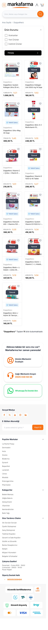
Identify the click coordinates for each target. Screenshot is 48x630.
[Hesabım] (37, 5)
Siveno (4, 455)
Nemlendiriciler (8, 509)
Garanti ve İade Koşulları (11, 538)
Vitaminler (6, 506)
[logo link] (20, 5)
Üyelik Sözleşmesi (9, 526)
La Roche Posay (8, 444)
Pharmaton (6, 485)
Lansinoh (5, 470)
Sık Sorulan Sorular (9, 523)
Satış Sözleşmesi (8, 530)
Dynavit (5, 462)
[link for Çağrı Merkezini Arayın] (23, 375)
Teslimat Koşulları (8, 534)
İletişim (4, 549)
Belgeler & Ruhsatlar (9, 556)
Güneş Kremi (7, 502)
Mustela (5, 477)
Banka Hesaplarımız (9, 545)
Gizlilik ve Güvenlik (9, 541)
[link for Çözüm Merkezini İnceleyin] (23, 360)
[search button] (40, 14)
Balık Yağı (5, 513)
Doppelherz (8, 82)
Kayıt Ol (37, 427)
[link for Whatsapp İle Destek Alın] (23, 390)
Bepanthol (6, 466)
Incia (4, 451)
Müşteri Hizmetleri (9, 553)
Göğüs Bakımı (7, 498)
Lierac (4, 474)
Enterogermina (7, 481)
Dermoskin (6, 448)
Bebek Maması (7, 494)
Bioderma (5, 459)
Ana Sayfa (6, 22)
